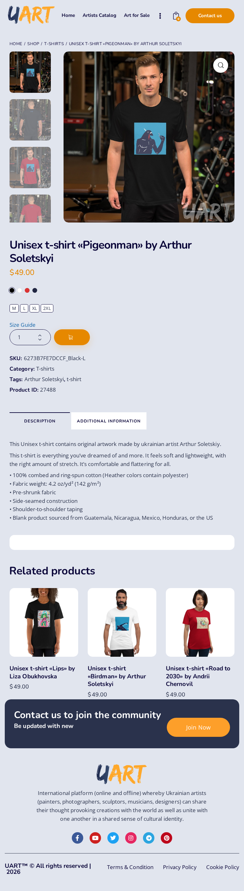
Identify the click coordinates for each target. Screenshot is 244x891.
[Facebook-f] (77, 838)
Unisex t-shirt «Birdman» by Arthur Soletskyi (117, 676)
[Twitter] (113, 838)
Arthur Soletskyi (44, 379)
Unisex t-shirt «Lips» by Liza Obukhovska (42, 672)
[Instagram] (131, 838)
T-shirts (54, 44)
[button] (220, 65)
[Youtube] (95, 838)
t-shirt (74, 379)
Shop (33, 44)
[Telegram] (148, 838)
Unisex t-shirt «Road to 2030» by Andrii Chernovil (198, 676)
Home (16, 44)
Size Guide (23, 324)
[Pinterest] (166, 838)
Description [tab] (40, 421)
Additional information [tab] (109, 421)
